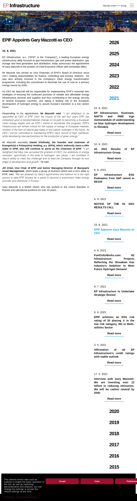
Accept (62, 481)
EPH (118, 5)
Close (97, 481)
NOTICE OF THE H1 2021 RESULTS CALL (10, 21)
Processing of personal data (26, 497)
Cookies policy (9, 497)
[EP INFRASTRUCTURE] (20, 5)
